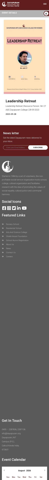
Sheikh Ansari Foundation (16, 236)
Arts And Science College (16, 232)
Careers (9, 256)
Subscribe (38, 147)
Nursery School (12, 224)
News (8, 248)
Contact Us (11, 252)
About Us (10, 244)
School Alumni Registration (17, 240)
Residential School (13, 228)
